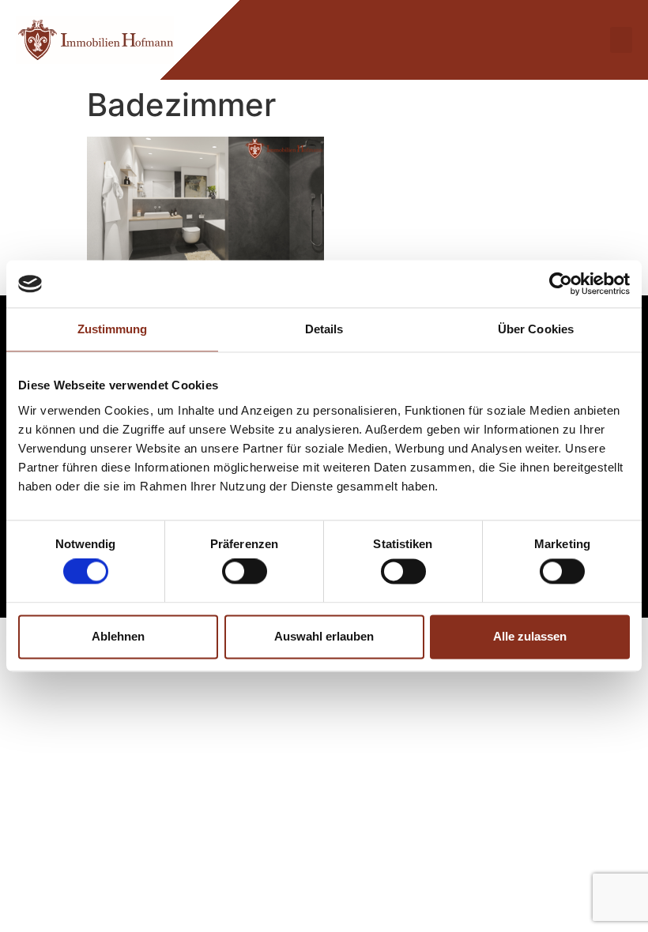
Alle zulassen (530, 636)
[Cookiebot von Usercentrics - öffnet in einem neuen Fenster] (561, 283)
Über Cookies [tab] (536, 329)
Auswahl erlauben (324, 636)
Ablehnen (118, 636)
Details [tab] (324, 329)
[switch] (244, 571)
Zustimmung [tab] (112, 329)
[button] (621, 40)
